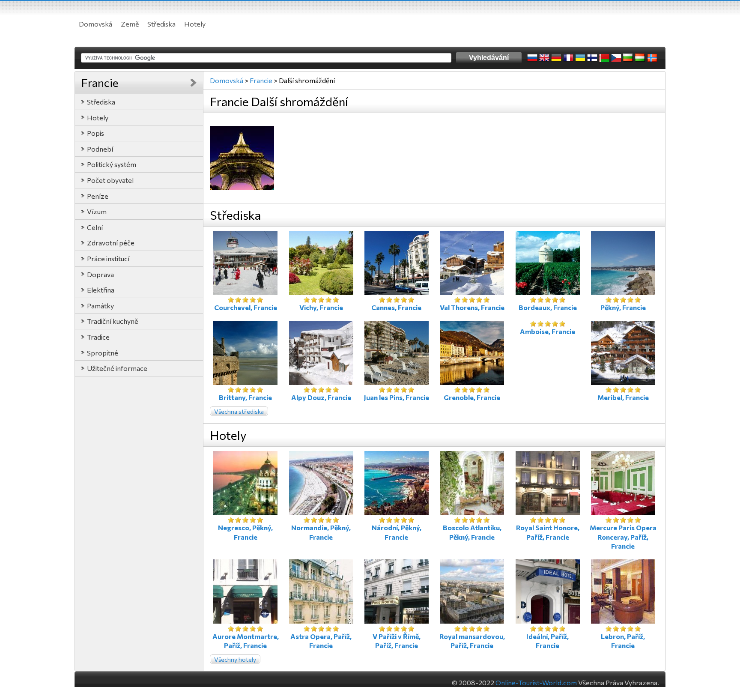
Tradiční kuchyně (112, 321)
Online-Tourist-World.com (536, 682)
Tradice (98, 337)
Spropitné (102, 353)
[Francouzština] (568, 58)
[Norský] (652, 58)
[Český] (616, 58)
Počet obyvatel (110, 180)
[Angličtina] (544, 58)
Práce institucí (108, 258)
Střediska (161, 24)
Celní (95, 227)
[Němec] (556, 58)
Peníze (97, 196)
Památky (100, 306)
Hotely (195, 24)
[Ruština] (532, 58)
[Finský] (592, 58)
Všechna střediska (239, 411)
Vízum (97, 211)
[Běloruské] (604, 58)
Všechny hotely (235, 659)
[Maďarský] (640, 58)
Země (130, 24)
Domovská (95, 24)
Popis (95, 133)
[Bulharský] (628, 58)
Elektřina (100, 290)
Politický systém (111, 164)
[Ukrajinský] (580, 58)
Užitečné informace (117, 368)
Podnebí (100, 149)
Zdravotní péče (110, 243)
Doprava (100, 274)
